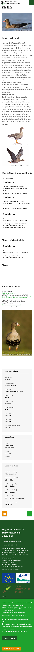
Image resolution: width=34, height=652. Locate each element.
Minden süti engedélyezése (11, 648)
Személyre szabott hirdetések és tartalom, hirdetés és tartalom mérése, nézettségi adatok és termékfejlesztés (17, 626)
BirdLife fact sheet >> (9, 293)
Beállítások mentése (9, 638)
